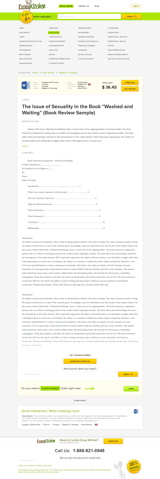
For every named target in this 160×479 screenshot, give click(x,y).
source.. (25, 146)
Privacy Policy (42, 466)
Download (130, 83)
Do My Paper (23, 470)
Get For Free (130, 89)
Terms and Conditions (27, 466)
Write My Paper (30, 472)
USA (50, 466)
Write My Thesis (47, 470)
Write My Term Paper (46, 472)
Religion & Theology (68, 72)
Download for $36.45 (80, 361)
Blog (57, 472)
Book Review (48, 72)
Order (131, 389)
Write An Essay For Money (85, 470)
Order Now (113, 441)
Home (35, 72)
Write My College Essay (64, 470)
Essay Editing (35, 470)
